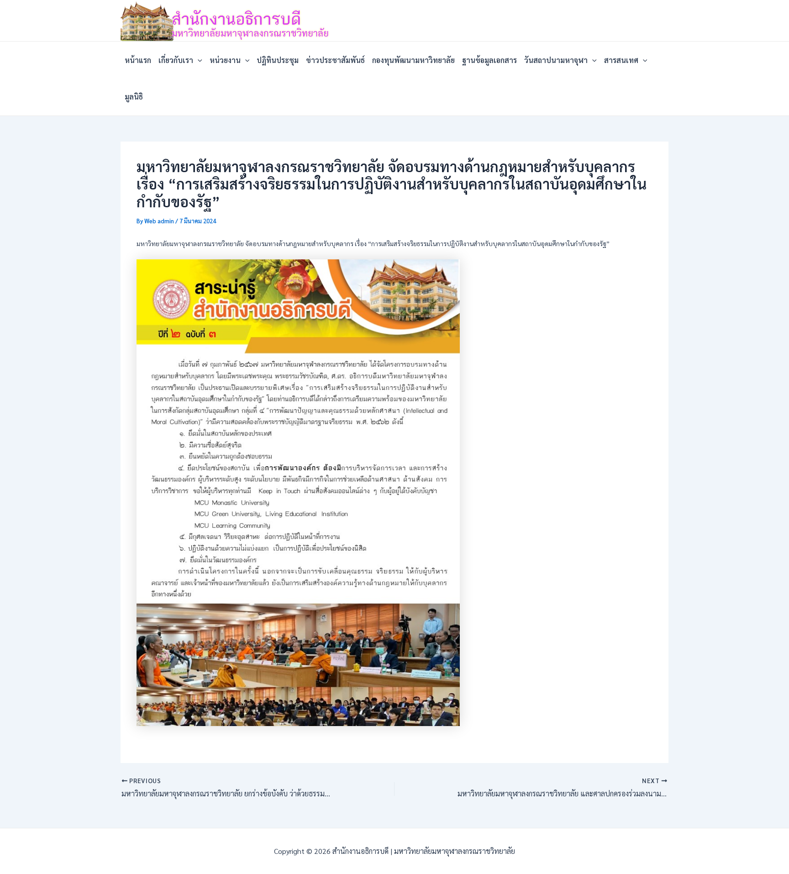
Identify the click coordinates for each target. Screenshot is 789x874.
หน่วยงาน (225, 60)
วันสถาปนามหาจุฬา (556, 60)
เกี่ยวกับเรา (175, 60)
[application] (197, 60)
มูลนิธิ (134, 96)
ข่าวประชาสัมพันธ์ (335, 60)
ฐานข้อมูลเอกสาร (489, 60)
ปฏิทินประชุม (278, 60)
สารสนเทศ (621, 60)
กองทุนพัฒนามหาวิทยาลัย (413, 60)
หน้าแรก (138, 60)
